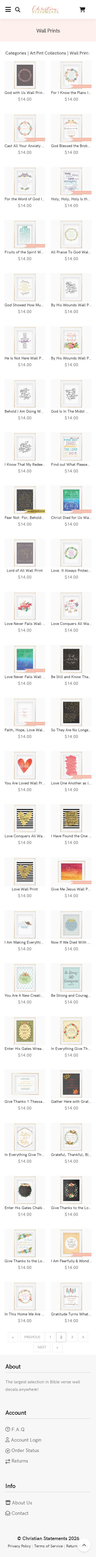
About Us (22, 1502)
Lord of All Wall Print (25, 570)
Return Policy (77, 1545)
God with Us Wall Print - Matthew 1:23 (37, 92)
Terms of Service (48, 1545)
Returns (19, 1460)
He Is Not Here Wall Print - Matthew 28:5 (39, 358)
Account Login (26, 1439)
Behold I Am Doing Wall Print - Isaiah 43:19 (41, 411)
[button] (12, 9)
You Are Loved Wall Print (26, 782)
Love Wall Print (25, 889)
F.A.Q (18, 1429)
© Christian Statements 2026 (48, 1538)
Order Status (25, 1450)
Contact (20, 1512)
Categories (15, 53)
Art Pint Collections (48, 53)
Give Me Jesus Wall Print (72, 889)
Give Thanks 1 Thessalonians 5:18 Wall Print (43, 1101)
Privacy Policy (19, 1545)
